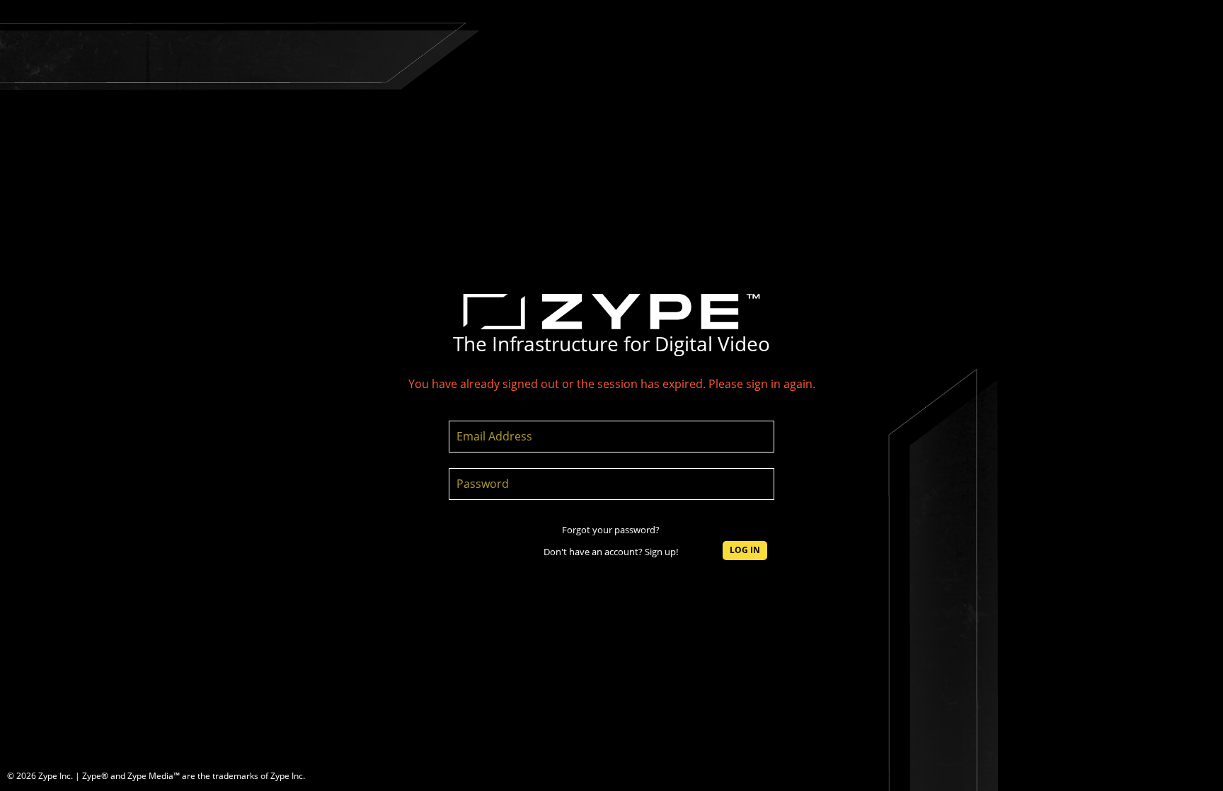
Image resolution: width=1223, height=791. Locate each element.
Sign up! (661, 551)
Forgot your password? (611, 529)
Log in (745, 550)
